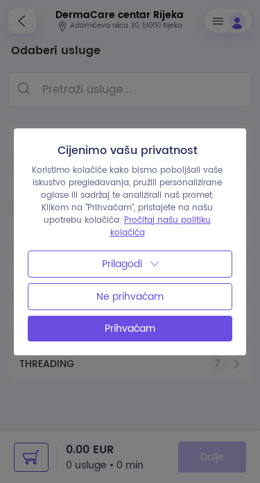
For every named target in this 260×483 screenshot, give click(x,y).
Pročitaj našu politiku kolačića (160, 226)
